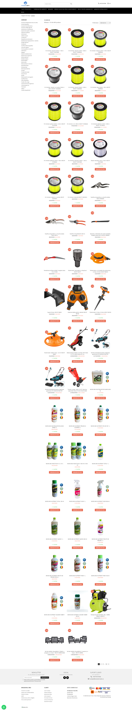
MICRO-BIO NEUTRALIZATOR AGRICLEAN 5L (100, 390)
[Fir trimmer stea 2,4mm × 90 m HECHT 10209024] (100, 75)
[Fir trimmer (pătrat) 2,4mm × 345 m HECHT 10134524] (100, 111)
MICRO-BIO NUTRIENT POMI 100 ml (100, 575)
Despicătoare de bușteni (26, 39)
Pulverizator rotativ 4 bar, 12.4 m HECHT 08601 (54, 353)
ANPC (22, 696)
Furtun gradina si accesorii (27, 49)
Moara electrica (24, 57)
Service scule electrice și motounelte (65, 9)
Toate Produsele (26, 9)
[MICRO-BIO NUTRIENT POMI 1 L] (77, 563)
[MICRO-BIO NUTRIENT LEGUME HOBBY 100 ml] (77, 601)
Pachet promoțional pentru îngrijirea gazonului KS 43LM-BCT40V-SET (54, 390)
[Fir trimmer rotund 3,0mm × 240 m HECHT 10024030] (77, 75)
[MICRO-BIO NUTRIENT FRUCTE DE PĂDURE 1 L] (100, 526)
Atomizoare (24, 34)
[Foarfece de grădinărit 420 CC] (77, 222)
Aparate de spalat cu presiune (28, 31)
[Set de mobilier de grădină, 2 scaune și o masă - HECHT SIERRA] (77, 639)
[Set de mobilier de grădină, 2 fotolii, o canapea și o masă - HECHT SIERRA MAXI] (54, 639)
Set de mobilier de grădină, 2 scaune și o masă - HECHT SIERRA (77, 652)
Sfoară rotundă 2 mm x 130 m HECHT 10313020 (100, 161)
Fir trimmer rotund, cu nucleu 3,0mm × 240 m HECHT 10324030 (55, 88)
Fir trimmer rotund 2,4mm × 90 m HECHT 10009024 (100, 51)
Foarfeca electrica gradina (27, 45)
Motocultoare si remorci (26, 63)
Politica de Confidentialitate (27, 692)
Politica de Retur (48, 692)
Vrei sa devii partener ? (26, 699)
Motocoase (23, 62)
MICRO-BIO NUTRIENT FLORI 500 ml (100, 501)
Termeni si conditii (25, 690)
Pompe (23, 70)
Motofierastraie (24, 65)
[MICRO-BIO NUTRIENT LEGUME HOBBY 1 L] (54, 601)
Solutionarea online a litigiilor (27, 698)
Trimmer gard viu (25, 85)
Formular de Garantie (40, 9)
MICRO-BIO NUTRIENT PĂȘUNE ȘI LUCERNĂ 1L (77, 426)
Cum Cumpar (47, 690)
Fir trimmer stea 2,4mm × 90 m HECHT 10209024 (100, 88)
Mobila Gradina (24, 59)
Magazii (23, 52)
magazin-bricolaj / (26, 15)
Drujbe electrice (24, 42)
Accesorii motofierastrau (26, 26)
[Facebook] (64, 677)
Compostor (24, 37)
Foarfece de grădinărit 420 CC (77, 234)
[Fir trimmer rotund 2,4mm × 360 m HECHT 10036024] (77, 38)
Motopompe (24, 67)
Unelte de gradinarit (25, 90)
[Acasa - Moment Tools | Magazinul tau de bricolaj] (29, 4)
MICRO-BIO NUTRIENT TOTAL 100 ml (54, 501)
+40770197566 (96, 676)
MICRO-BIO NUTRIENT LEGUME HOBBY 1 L (54, 615)
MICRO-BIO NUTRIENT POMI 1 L (77, 575)
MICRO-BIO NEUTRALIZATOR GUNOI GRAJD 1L (54, 426)
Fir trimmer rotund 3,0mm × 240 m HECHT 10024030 (77, 88)
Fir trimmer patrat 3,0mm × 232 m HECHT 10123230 (54, 124)
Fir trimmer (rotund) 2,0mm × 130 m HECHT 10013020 (77, 161)
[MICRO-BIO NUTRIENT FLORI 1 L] (77, 488)
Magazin (50, 9)
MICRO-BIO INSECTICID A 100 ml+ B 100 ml (77, 464)
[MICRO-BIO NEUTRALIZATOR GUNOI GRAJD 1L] (54, 414)
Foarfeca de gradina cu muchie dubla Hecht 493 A (54, 234)
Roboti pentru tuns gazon (27, 77)
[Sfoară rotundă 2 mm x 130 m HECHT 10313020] (100, 148)
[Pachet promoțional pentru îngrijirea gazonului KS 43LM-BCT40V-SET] (54, 377)
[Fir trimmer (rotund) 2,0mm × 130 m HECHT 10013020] (77, 148)
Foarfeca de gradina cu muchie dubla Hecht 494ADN (100, 197)
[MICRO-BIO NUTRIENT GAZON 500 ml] (77, 526)
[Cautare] (71, 4)
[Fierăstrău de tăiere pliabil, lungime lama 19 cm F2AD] (54, 258)
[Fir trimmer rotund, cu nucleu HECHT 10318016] (54, 185)
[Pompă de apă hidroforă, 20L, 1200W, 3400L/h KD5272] (100, 601)
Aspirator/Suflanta (25, 32)
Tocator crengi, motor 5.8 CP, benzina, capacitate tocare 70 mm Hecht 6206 (77, 390)
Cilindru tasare (24, 35)
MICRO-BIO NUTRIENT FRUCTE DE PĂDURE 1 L (100, 539)
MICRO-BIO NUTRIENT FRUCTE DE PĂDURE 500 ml (54, 576)
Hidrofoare (23, 50)
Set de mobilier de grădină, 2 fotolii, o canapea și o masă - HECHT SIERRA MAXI (54, 652)
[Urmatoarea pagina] (109, 664)
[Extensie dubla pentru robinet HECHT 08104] (77, 297)
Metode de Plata (48, 694)
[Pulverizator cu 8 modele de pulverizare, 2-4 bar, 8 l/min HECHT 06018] (100, 258)
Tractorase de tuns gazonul (27, 83)
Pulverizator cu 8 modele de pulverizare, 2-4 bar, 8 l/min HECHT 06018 (100, 271)
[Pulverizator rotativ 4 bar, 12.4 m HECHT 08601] (54, 338)
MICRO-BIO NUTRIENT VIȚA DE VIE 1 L (100, 426)
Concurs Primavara (48, 699)
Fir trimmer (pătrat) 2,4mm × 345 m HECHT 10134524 (100, 124)
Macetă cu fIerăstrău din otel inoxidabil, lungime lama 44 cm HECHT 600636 (100, 234)
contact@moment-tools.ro (97, 679)
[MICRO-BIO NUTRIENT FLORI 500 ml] (100, 488)
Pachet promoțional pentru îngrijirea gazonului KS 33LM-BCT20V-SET (100, 353)
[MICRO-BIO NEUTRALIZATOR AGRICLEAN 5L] (100, 377)
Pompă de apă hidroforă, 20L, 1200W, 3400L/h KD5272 (100, 615)
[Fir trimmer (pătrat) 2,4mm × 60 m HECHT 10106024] (54, 148)
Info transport (47, 696)
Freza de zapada (25, 47)
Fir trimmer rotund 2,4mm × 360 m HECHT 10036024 (77, 51)
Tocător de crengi (25, 82)
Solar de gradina (25, 80)
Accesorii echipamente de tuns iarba (29, 22)
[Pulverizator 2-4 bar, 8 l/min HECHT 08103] (100, 297)
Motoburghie (24, 60)
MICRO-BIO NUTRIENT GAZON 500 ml (77, 539)
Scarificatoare (24, 78)
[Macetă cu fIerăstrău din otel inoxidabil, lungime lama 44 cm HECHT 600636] (100, 221)
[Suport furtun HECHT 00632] (54, 297)
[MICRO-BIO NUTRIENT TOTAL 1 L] (100, 451)
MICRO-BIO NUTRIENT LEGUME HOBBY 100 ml (77, 615)
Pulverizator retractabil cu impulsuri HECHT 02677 (77, 271)
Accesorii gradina (25, 24)
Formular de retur (48, 698)
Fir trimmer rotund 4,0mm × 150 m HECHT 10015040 (54, 51)
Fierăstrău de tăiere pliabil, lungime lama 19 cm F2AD (54, 271)
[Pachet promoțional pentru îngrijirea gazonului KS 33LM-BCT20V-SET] (100, 338)
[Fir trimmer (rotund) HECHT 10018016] (77, 185)
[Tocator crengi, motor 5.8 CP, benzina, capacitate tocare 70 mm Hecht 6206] (77, 377)
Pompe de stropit (25, 72)
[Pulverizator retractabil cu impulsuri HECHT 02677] (77, 258)
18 (106, 664)
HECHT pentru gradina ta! (85, 9)
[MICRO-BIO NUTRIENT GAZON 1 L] (54, 526)
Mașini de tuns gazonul (26, 55)
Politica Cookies (24, 694)
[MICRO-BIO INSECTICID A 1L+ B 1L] (54, 451)
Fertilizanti (23, 44)
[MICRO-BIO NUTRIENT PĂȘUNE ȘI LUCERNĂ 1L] (77, 414)
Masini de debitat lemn (26, 54)
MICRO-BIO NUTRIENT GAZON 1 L (54, 539)
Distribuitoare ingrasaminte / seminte (29, 40)
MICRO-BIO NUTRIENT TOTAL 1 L (100, 463)
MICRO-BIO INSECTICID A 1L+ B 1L (54, 463)
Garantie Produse (48, 701)
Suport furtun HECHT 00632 (54, 312)
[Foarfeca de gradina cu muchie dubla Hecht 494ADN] (100, 185)
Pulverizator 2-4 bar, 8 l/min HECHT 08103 (100, 312)
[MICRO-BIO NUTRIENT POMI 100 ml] (100, 563)
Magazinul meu (26, 687)
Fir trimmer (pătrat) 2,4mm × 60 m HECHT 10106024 (54, 161)
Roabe (22, 75)
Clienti (46, 687)
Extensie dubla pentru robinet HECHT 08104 (77, 313)
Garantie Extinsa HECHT (100, 9)
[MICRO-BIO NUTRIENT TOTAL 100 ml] (54, 488)
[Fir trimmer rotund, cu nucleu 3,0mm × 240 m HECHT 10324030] (54, 75)
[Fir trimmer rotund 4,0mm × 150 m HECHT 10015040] (54, 38)
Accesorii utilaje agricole (26, 27)
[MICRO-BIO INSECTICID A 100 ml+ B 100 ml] (77, 451)
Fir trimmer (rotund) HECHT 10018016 (77, 197)
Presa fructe (24, 73)
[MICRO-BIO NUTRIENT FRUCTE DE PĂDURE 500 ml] (54, 563)
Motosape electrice (25, 68)
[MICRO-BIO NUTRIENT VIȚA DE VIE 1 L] (100, 414)
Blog (22, 12)
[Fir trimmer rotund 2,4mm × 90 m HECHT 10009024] (100, 38)
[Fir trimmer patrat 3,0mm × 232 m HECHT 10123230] (54, 111)
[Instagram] (67, 677)
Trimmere (23, 87)
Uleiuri (22, 88)
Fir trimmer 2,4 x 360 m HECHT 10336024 (77, 124)
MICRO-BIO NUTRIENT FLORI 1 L (77, 501)
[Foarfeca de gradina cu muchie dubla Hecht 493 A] (54, 221)
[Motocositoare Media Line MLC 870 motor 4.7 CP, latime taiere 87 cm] (77, 338)
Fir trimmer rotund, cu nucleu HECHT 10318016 (54, 197)
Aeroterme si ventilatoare (27, 29)
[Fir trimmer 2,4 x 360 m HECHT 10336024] (77, 111)
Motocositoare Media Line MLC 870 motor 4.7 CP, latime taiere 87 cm (77, 353)
